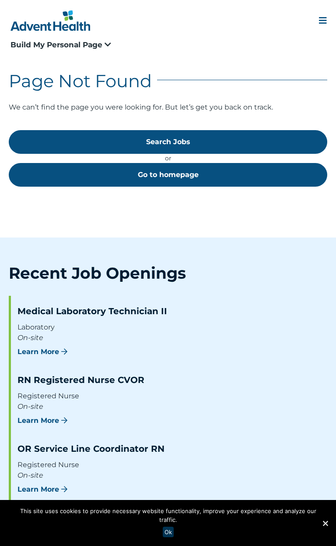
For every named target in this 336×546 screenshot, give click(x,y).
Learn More (38, 351)
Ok (168, 531)
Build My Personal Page (57, 44)
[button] (325, 523)
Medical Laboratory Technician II (92, 311)
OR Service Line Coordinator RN (91, 448)
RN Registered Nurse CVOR (81, 380)
